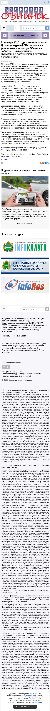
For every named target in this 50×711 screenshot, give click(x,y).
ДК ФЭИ (4, 159)
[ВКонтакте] (44, 163)
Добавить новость (25, 224)
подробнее (30, 696)
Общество (34, 35)
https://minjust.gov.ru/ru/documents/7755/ (26, 460)
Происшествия (17, 35)
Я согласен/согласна (25, 707)
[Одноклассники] (41, 163)
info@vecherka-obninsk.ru (30, 374)
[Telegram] (47, 163)
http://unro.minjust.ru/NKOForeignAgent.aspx (32, 590)
